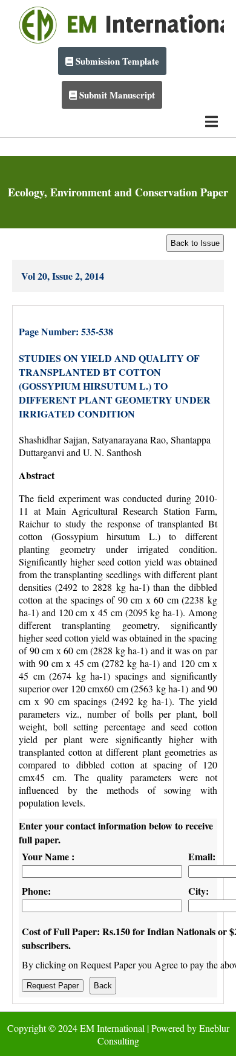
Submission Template (116, 61)
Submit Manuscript (116, 94)
